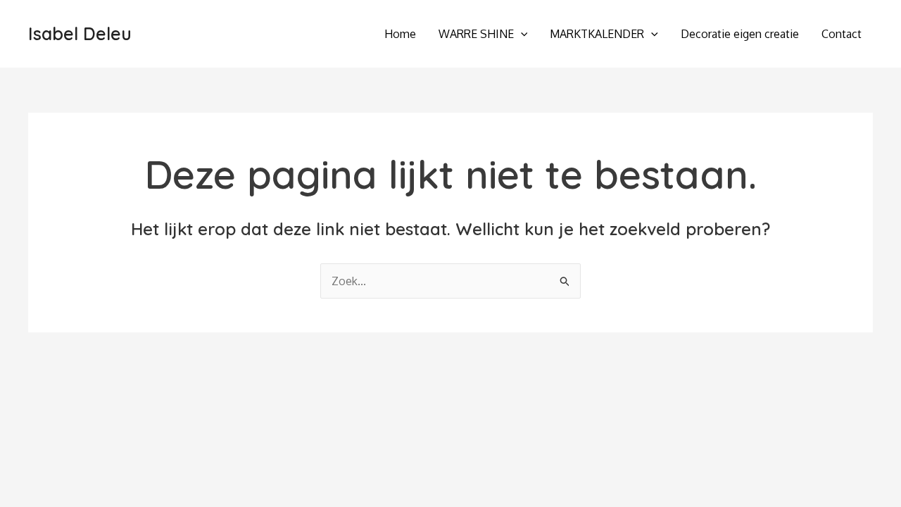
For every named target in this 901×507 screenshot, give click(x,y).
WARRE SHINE (476, 34)
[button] (521, 34)
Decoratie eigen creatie (740, 34)
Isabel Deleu (80, 33)
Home (400, 34)
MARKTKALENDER (597, 34)
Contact (841, 34)
